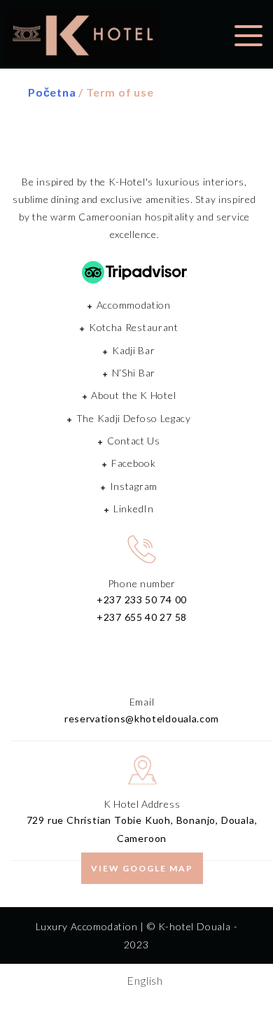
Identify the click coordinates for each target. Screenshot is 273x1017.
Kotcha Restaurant (133, 327)
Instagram (134, 486)
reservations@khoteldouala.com (141, 718)
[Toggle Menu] (248, 34)
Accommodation (134, 305)
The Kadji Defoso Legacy (133, 418)
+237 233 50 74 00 (142, 599)
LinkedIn (133, 508)
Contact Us (133, 441)
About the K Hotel (133, 395)
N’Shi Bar (133, 373)
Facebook (133, 463)
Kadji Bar (133, 350)
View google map (142, 868)
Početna (52, 92)
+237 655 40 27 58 (142, 617)
